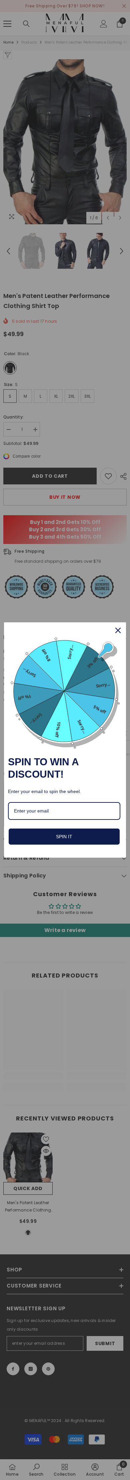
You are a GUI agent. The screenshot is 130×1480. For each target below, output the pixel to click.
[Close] (118, 630)
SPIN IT (64, 836)
